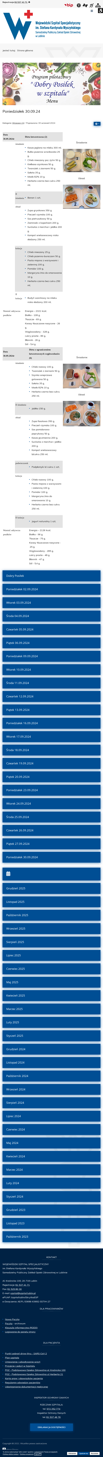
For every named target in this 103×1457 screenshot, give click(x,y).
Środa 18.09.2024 (17, 750)
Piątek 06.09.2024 (18, 643)
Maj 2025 (12, 982)
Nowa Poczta (12, 1319)
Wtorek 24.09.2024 (18, 803)
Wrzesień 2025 (15, 928)
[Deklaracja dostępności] (79, 6)
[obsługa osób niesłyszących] (92, 6)
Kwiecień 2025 (15, 995)
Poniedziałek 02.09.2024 (22, 589)
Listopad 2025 (15, 902)
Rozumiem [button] (94, 1453)
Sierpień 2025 (15, 942)
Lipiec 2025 (13, 955)
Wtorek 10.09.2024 (18, 669)
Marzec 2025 (14, 1009)
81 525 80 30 (14, 1289)
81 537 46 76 (53, 1417)
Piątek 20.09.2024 (18, 777)
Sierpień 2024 (15, 1102)
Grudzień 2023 (15, 1210)
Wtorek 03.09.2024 (18, 602)
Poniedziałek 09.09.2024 (22, 656)
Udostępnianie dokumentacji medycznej (26, 1386)
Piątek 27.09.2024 (18, 844)
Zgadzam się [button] (83, 1453)
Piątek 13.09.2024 (18, 710)
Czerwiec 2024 (15, 1129)
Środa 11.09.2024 (17, 683)
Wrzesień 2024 (15, 1089)
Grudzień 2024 (15, 1049)
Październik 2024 (17, 1076)
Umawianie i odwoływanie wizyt (22, 1361)
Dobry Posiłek (15, 576)
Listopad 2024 (15, 1062)
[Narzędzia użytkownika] (97, 124)
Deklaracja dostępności (51, 1427)
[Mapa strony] (97, 6)
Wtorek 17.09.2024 (18, 736)
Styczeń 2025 (14, 1036)
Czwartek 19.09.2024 (19, 763)
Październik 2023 (17, 1236)
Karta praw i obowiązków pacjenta (24, 1378)
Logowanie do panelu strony (20, 1331)
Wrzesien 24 (18, 123)
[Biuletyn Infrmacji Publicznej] (69, 5)
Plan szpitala (12, 1357)
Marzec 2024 (14, 1169)
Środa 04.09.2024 (17, 616)
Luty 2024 (12, 1183)
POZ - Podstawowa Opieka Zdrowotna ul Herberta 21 (34, 1374)
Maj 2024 (12, 1143)
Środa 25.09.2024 (17, 817)
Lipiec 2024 (13, 1116)
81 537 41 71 (22, 1284)
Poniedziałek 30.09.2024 (22, 857)
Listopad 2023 (15, 1223)
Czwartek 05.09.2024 (19, 629)
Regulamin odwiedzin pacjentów (22, 1382)
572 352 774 (53, 1408)
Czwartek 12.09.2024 (19, 696)
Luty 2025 (12, 1022)
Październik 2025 (17, 915)
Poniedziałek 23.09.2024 (22, 790)
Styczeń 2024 (14, 1196)
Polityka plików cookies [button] (11, 1454)
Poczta (8, 1323)
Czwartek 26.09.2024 (19, 830)
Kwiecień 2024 (15, 1156)
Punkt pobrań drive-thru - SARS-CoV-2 (26, 1353)
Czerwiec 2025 (15, 969)
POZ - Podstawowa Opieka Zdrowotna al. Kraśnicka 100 (35, 1370)
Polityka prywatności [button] (27, 1454)
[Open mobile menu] (92, 11)
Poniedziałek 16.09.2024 (22, 723)
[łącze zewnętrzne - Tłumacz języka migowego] (85, 6)
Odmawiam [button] (72, 1453)
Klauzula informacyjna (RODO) (21, 1327)
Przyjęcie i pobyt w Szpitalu (20, 1366)
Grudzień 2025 (15, 888)
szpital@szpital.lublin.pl (23, 1293)
